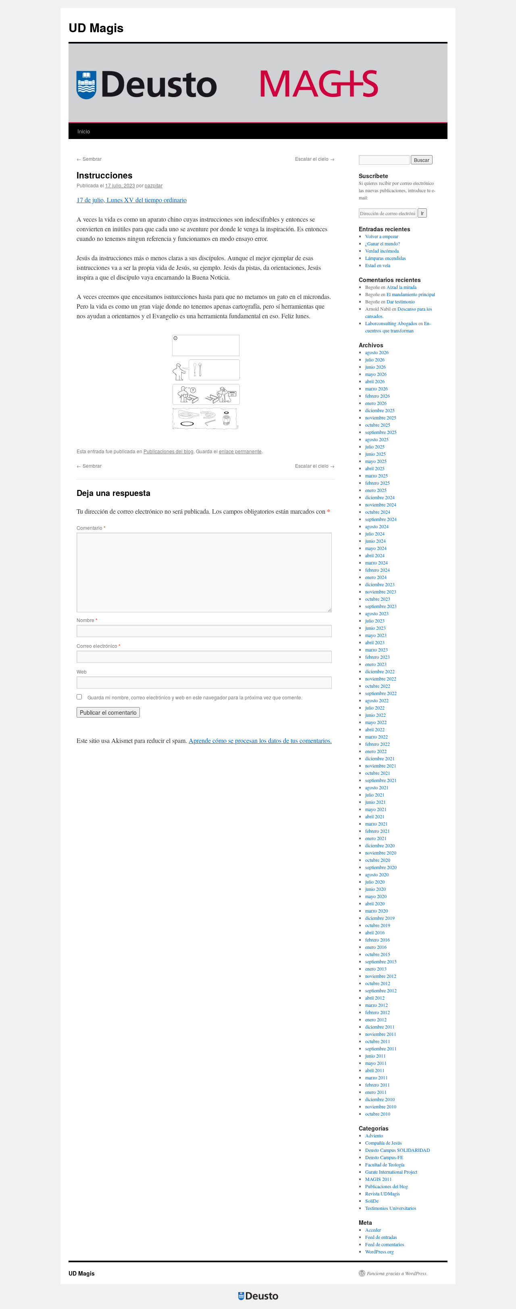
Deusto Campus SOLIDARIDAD (397, 1150)
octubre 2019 (377, 925)
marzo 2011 (376, 1077)
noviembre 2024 (380, 504)
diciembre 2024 (380, 497)
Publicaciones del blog (169, 451)
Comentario (91, 527)
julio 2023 (375, 620)
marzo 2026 (376, 388)
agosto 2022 (377, 700)
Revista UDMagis (382, 1193)
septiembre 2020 (381, 867)
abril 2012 (375, 997)
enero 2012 (376, 1019)
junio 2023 (375, 627)
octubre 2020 (377, 860)
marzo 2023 (376, 649)
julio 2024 (375, 533)
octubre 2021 (377, 773)
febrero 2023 (377, 656)
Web (82, 671)
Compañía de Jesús (383, 1142)
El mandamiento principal (411, 294)
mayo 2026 (376, 374)
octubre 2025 (377, 424)
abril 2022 (375, 729)
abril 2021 (375, 816)
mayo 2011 (376, 1063)
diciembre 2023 (380, 584)
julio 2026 (375, 359)
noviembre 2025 (380, 417)
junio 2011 (375, 1055)
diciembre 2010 (380, 1099)
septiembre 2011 (381, 1048)
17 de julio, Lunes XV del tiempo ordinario (132, 199)
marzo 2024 (376, 562)
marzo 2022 (376, 736)
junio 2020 (375, 889)
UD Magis (96, 27)
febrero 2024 (377, 569)
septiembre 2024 (381, 519)
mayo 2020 (376, 896)
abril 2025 (375, 468)
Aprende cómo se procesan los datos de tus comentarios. (260, 740)
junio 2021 (375, 802)
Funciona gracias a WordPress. (397, 1273)
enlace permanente (240, 451)
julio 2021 (375, 794)
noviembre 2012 (380, 976)
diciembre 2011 (380, 1026)
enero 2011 (376, 1092)
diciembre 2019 (380, 918)
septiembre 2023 (381, 606)
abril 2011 (375, 1070)
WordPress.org (379, 1251)
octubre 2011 (377, 1041)
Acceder (373, 1229)
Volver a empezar (381, 236)
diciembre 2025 (380, 410)
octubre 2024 (377, 511)
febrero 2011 (377, 1084)
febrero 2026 (377, 395)
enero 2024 (376, 577)
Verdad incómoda (382, 250)
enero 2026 (376, 403)
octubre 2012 (377, 983)
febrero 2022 (377, 744)
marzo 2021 (376, 823)
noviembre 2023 (380, 591)
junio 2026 (375, 366)
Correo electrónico (99, 645)
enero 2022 (376, 751)
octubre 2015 (377, 954)
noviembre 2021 (380, 765)
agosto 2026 (377, 352)
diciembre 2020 (380, 845)
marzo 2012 (376, 1005)
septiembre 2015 (381, 961)
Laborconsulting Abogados (391, 323)
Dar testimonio (401, 301)
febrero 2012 (377, 1012)
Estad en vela (377, 265)
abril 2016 (375, 932)
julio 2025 (375, 446)
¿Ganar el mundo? (382, 243)
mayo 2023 (376, 635)
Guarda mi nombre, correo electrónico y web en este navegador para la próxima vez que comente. (194, 697)
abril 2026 (375, 381)
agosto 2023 (377, 613)
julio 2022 (375, 707)
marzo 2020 (376, 910)
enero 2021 (376, 838)
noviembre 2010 (380, 1106)
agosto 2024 (377, 526)
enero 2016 (376, 947)
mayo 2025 (376, 461)
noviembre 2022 (380, 678)
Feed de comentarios (384, 1244)
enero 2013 (376, 968)
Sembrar (89, 158)
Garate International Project (391, 1171)
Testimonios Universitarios (390, 1208)
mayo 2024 (376, 548)
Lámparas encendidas (385, 258)
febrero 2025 (377, 482)
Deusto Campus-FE (384, 1157)
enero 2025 (376, 490)
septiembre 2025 (381, 432)
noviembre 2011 (380, 1034)
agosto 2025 (377, 439)
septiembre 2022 (381, 693)
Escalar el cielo (315, 158)
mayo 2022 (376, 722)
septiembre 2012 (381, 990)
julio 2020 (375, 881)
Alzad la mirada (401, 287)
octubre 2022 (377, 686)
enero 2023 (376, 664)
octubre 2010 (377, 1113)
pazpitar (153, 185)
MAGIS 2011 (378, 1179)
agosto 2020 (377, 874)
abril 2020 (375, 903)
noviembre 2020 (380, 852)
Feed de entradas (381, 1237)
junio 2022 (375, 715)
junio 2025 (375, 453)
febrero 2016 (377, 939)
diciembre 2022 (380, 671)
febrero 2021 (377, 831)
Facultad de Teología (384, 1164)
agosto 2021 (377, 787)
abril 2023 (375, 642)
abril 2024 (375, 555)
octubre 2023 (377, 598)
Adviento (374, 1135)
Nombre (87, 619)
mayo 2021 (376, 809)
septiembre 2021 (381, 780)
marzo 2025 (376, 475)
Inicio (83, 131)
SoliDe (372, 1200)
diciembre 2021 (380, 758)
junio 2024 (375, 540)
